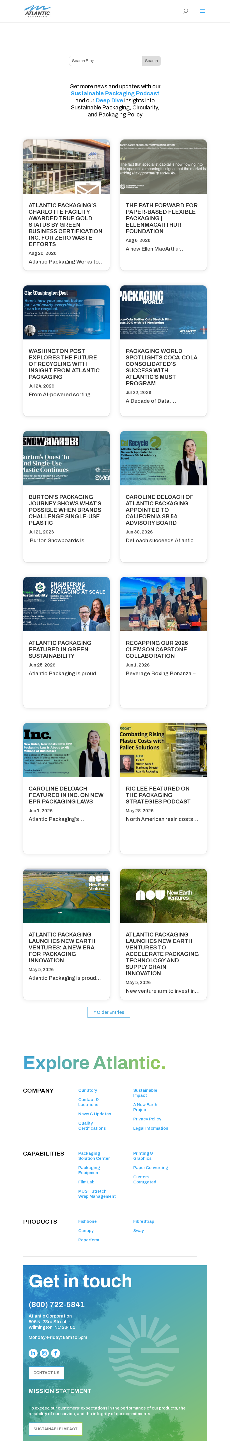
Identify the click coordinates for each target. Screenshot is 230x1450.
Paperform (88, 1240)
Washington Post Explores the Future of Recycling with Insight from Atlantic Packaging (64, 364)
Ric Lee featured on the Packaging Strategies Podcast (158, 795)
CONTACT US (46, 1373)
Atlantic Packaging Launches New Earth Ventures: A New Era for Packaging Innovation (62, 947)
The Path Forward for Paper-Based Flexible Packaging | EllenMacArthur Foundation (162, 218)
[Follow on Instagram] (44, 1353)
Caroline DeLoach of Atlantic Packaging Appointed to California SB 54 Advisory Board (159, 510)
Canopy (86, 1230)
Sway (138, 1230)
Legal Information (150, 1128)
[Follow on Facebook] (55, 1353)
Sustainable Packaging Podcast (115, 93)
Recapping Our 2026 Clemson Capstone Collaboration (157, 649)
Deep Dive (109, 100)
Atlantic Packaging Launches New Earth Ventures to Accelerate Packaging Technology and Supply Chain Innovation (162, 953)
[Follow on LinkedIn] (33, 1353)
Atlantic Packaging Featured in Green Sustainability (60, 649)
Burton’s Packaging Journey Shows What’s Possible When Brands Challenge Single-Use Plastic (65, 510)
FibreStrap (143, 1221)
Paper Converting (150, 1167)
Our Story (87, 1090)
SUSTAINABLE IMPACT (55, 1429)
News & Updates (94, 1114)
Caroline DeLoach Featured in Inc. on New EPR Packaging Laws (66, 795)
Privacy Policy (147, 1119)
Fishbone (87, 1221)
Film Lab (86, 1182)
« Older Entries (108, 1012)
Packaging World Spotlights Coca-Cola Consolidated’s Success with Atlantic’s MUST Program (161, 367)
